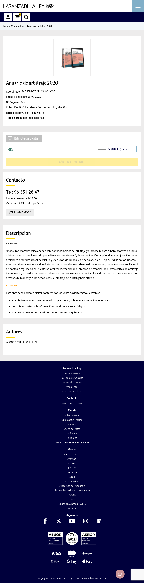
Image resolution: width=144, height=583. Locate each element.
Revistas (72, 424)
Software (72, 433)
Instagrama (85, 521)
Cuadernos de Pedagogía (72, 485)
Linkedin (99, 521)
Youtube (72, 521)
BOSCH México (72, 481)
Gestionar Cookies (72, 391)
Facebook (45, 521)
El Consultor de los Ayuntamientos (72, 490)
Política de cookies (72, 382)
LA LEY (72, 467)
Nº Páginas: (13, 102)
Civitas (72, 463)
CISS (72, 499)
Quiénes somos (72, 373)
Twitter (59, 521)
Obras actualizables (72, 420)
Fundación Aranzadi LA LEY (72, 503)
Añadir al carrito (72, 162)
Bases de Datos (72, 429)
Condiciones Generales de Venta (72, 442)
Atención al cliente (72, 403)
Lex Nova (72, 472)
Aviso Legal (72, 387)
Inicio (5, 26)
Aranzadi (72, 458)
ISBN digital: (13, 112)
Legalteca (72, 438)
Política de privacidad (72, 378)
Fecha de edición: (17, 96)
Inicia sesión (8, 17)
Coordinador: (14, 91)
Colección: (12, 107)
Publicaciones (72, 415)
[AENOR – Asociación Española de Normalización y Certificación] (72, 544)
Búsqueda (26, 17)
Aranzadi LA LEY (72, 454)
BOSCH (72, 476)
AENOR (72, 508)
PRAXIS (72, 494)
